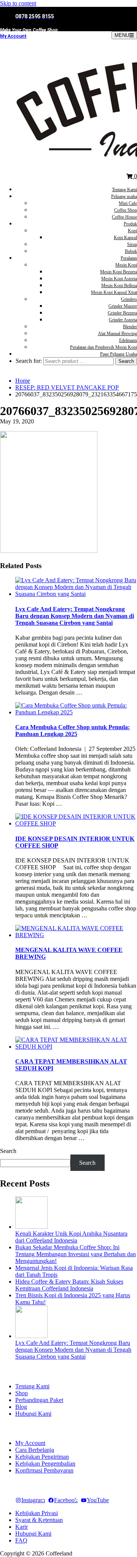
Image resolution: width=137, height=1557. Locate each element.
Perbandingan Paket (39, 1400)
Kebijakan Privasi (36, 1513)
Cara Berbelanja (34, 1450)
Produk (130, 224)
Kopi (132, 230)
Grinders (129, 299)
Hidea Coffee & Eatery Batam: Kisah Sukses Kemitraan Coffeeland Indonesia (69, 1285)
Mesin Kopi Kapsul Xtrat (114, 292)
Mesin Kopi (126, 265)
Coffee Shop (125, 210)
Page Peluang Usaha (118, 354)
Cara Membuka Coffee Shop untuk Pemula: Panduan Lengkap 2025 (72, 730)
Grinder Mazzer (122, 306)
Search (8, 1151)
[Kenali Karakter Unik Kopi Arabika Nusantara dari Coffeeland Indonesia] (31, 1226)
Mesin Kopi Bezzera (118, 272)
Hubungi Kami (33, 1413)
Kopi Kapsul (125, 237)
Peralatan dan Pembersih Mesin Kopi (103, 347)
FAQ (21, 1540)
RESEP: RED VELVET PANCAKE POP (67, 387)
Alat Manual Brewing (117, 333)
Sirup (132, 244)
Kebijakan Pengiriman (42, 1456)
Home (22, 380)
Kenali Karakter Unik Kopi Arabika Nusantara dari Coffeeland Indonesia (71, 1237)
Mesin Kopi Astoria (119, 278)
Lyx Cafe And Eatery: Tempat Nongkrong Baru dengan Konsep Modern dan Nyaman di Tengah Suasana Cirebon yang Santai (74, 616)
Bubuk (131, 251)
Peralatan (129, 258)
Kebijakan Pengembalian (45, 1463)
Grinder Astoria (123, 320)
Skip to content (18, 3)
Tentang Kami (124, 189)
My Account (13, 36)
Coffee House (124, 217)
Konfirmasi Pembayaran (44, 1470)
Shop (21, 1393)
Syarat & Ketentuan (39, 1520)
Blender (130, 326)
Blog (21, 1407)
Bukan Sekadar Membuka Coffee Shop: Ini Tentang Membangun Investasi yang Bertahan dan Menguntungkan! (75, 1254)
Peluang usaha (124, 196)
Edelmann (128, 340)
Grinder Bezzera (122, 313)
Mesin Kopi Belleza (119, 285)
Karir (21, 1526)
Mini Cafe (128, 203)
